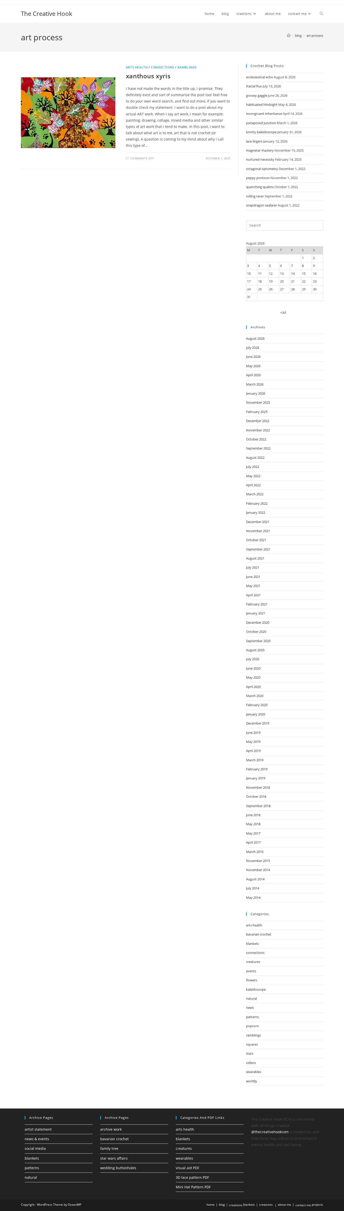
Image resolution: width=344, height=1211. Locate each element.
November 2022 (258, 430)
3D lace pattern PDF (192, 1177)
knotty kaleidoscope (261, 132)
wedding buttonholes (118, 1167)
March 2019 (254, 760)
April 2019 (253, 750)
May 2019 (253, 741)
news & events (37, 1138)
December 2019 (257, 723)
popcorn (252, 1026)
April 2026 (253, 375)
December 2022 (257, 421)
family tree (109, 1148)
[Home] (288, 35)
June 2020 (253, 668)
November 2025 (258, 402)
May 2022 (253, 476)
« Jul (283, 312)
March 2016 (254, 851)
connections (162, 67)
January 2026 (255, 393)
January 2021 (255, 613)
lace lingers (254, 141)
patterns (252, 1017)
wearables (253, 1071)
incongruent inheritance (264, 113)
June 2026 (253, 356)
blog (222, 1204)
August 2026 (255, 338)
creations (235, 1205)
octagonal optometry (262, 168)
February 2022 (256, 503)
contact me (303, 1205)
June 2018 (253, 815)
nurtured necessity (260, 159)
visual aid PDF (187, 1167)
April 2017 (253, 842)
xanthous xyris (148, 76)
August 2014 (255, 879)
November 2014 (258, 870)
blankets (252, 943)
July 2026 (252, 347)
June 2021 (253, 576)
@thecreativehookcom (270, 1131)
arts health (137, 67)
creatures (253, 961)
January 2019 (255, 778)
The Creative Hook (46, 13)
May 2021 (253, 585)
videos (251, 1062)
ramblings (187, 67)
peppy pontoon (258, 178)
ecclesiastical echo (259, 77)
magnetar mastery (260, 150)
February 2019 (256, 769)
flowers (251, 980)
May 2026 (253, 366)
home (211, 1204)
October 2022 (256, 439)
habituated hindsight (262, 104)
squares (252, 1044)
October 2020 (256, 631)
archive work (111, 1129)
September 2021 (258, 549)
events (251, 971)
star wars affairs (114, 1158)
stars (249, 1053)
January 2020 (255, 714)
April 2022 (253, 485)
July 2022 (252, 466)
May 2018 (253, 824)
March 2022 (254, 494)
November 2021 (258, 531)
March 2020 (254, 696)
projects (317, 1204)
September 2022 (258, 448)
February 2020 (256, 705)
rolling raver (255, 196)
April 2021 (253, 595)
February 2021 (256, 604)
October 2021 (256, 540)
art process (314, 35)
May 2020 (253, 677)
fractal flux (254, 86)
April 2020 (253, 686)
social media (35, 1148)
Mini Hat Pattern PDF (193, 1187)
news (250, 1007)
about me (284, 1204)
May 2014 (253, 897)
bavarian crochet (258, 934)
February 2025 (256, 411)
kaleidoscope (256, 989)
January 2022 (255, 512)
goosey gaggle (256, 95)
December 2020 (257, 622)
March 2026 (254, 384)
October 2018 (256, 796)
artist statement (38, 1129)
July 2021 (252, 567)
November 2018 (258, 787)
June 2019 (253, 732)
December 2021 (257, 522)
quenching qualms (260, 187)
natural (251, 998)
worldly (251, 1081)
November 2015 (258, 860)
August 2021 (255, 558)
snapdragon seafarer (261, 205)
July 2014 (252, 888)
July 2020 (252, 659)
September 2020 (258, 641)
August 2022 (255, 457)
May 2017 (253, 833)
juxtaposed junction (261, 123)
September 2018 (258, 806)
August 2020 (255, 650)
